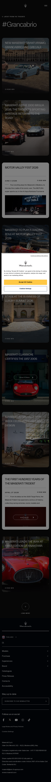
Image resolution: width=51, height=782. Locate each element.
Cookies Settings (25, 289)
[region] (25, 273)
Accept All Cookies (25, 282)
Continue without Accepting (39, 256)
